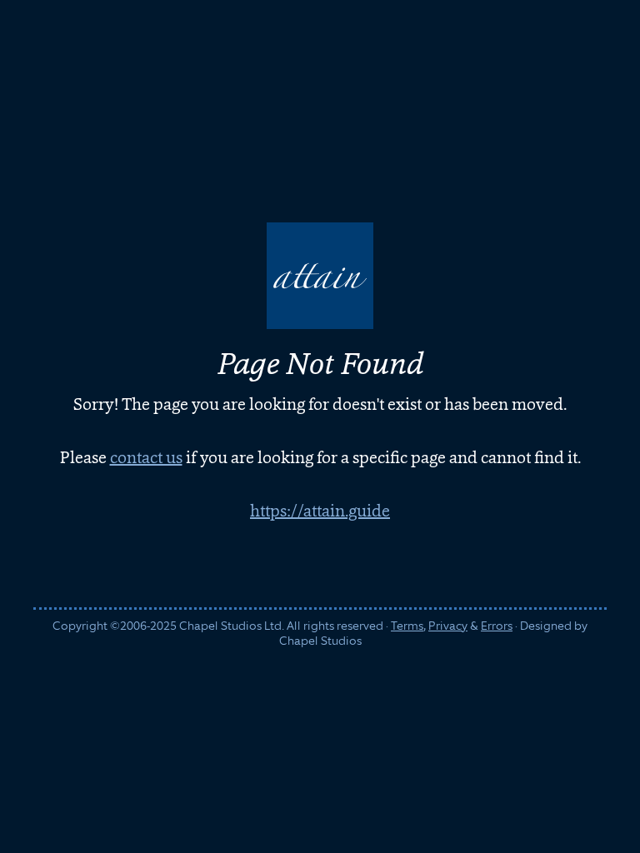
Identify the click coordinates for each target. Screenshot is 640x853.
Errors (496, 625)
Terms (407, 625)
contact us (146, 457)
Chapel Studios (320, 640)
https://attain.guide (320, 510)
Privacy (448, 625)
